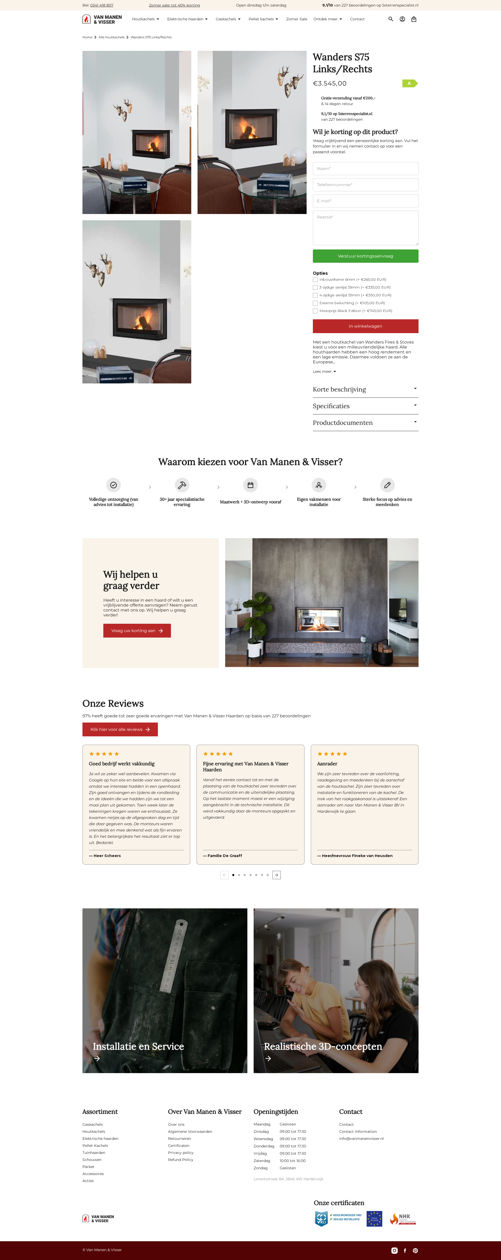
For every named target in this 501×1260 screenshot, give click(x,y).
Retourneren (179, 1138)
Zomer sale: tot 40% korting (174, 5)
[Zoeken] (391, 19)
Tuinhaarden (93, 1152)
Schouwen (92, 1159)
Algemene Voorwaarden (190, 1131)
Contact (346, 1124)
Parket (88, 1166)
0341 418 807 (101, 5)
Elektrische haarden (100, 1138)
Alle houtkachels (111, 37)
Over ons (176, 1124)
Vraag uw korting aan (133, 630)
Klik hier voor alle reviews (116, 729)
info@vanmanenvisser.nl (361, 1138)
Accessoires (93, 1173)
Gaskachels (92, 1124)
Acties (88, 1180)
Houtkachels (93, 1131)
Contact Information (358, 1131)
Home (87, 37)
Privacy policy (181, 1152)
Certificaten (178, 1145)
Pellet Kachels (95, 1145)
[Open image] (322, 603)
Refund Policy (180, 1159)
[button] (146, 19)
